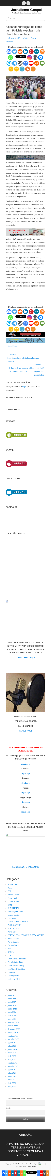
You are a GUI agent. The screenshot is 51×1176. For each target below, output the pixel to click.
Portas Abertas (13, 945)
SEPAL (11, 952)
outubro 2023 (13, 1036)
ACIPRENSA (13, 885)
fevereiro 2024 (13, 1022)
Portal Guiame (13, 939)
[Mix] (42, 51)
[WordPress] (20, 63)
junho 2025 (12, 999)
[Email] (42, 63)
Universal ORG (14, 979)
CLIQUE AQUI (25, 731)
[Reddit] (20, 51)
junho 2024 (12, 1009)
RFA (9, 949)
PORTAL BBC (13, 928)
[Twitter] (14, 51)
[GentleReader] (22, 69)
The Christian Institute (17, 959)
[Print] (36, 63)
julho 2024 (12, 1005)
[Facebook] (9, 51)
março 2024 (12, 1019)
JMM (10, 905)
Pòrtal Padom (13, 942)
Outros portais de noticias (18, 922)
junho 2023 (12, 1049)
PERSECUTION (14, 925)
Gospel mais (12, 898)
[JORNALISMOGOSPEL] (25, 343)
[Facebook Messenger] (40, 57)
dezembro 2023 (14, 1029)
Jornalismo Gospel (26, 10)
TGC (10, 955)
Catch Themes (31, 1166)
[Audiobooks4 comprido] (25, 337)
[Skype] (9, 63)
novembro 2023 (14, 1032)
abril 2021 (12, 1083)
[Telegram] (14, 63)
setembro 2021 (13, 1066)
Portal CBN (12, 932)
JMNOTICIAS (13, 908)
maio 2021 (12, 1080)
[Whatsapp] (10, 57)
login (24, 386)
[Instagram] (29, 57)
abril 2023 (12, 1056)
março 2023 (12, 1059)
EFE (9, 891)
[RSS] (27, 69)
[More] (33, 69)
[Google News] (25, 63)
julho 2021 (12, 1073)
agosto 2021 (12, 1069)
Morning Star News (15, 912)
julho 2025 (12, 995)
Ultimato (11, 972)
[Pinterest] (31, 51)
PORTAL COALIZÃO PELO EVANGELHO (26, 935)
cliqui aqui (25, 764)
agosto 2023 (12, 1043)
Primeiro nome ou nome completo (19, 1098)
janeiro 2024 (13, 1026)
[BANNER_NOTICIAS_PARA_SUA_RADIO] (25, 236)
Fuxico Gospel (13, 895)
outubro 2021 (13, 1063)
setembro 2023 (13, 1039)
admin (25, 38)
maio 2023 (12, 1053)
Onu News (12, 918)
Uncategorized (13, 976)
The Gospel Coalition (16, 969)
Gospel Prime (12, 346)
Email (8, 1108)
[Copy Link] (10, 69)
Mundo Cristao (14, 915)
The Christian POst (15, 962)
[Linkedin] (25, 51)
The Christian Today (16, 966)
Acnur (10, 888)
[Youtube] (31, 63)
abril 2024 (12, 1016)
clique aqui (25, 773)
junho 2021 (12, 1076)
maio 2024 (12, 1012)
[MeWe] (36, 51)
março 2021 (12, 1086)
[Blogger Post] (35, 57)
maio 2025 (12, 1002)
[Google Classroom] (16, 69)
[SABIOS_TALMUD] (25, 159)
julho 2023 (12, 1046)
